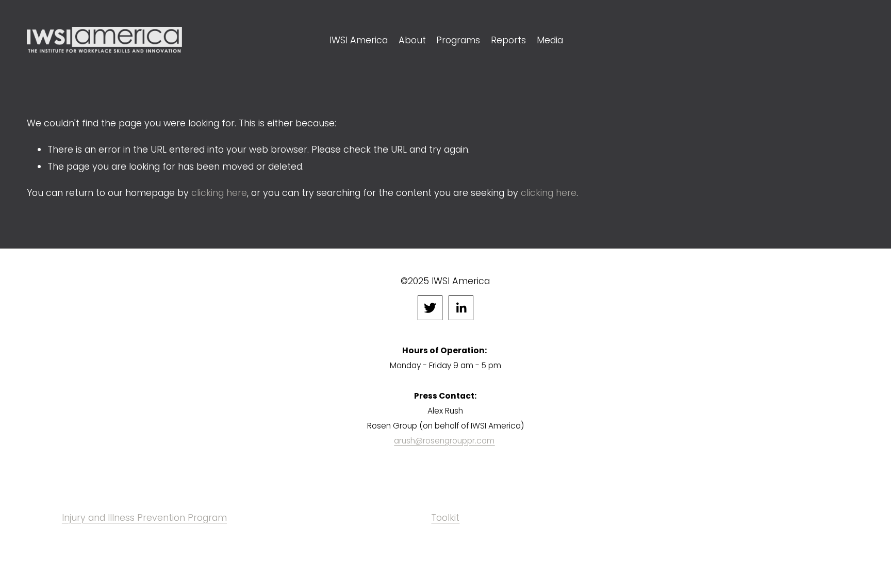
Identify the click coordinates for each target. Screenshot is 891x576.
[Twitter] (430, 307)
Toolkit (445, 517)
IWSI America (358, 40)
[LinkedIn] (461, 307)
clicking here (219, 192)
